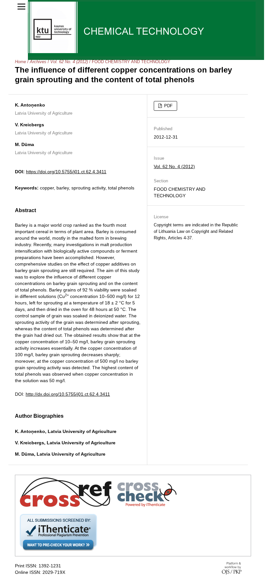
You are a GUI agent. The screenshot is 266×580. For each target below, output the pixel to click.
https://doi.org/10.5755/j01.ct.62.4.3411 (66, 171)
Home (20, 61)
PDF (168, 105)
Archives (38, 61)
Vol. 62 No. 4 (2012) (69, 61)
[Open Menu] (21, 6)
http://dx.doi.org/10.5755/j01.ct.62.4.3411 (68, 394)
